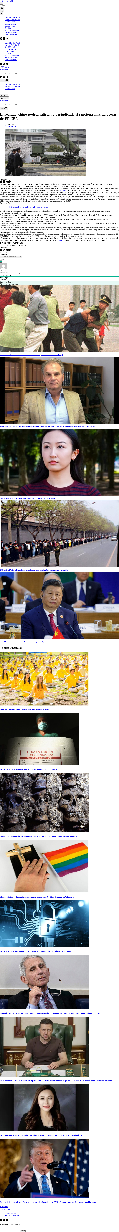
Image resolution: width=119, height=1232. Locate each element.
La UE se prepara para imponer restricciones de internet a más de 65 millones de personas (35, 951)
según (62, 190)
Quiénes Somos (10, 1213)
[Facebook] (1, 78)
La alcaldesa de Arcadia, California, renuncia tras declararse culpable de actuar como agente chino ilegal (41, 1135)
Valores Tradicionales (12, 87)
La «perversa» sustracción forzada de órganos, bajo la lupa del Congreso (28, 769)
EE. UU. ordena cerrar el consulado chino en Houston (29, 207)
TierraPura (4, 69)
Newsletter (6, 67)
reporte (60, 240)
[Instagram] (7, 1220)
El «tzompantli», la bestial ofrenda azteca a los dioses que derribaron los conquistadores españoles (38, 836)
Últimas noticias (10, 91)
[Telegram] (7, 78)
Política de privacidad (12, 1216)
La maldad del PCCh (12, 85)
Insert (23, 1231)
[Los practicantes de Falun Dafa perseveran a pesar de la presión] (44, 705)
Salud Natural (10, 89)
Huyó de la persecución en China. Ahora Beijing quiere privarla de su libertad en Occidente (30, 498)
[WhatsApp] (9, 182)
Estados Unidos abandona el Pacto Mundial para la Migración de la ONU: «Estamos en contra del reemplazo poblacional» (48, 1202)
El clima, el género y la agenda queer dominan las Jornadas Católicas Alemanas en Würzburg (37, 897)
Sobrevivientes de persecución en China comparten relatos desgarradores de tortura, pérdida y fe (31, 355)
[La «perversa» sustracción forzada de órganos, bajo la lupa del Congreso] (39, 765)
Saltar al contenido (7, 1)
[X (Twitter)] (4, 78)
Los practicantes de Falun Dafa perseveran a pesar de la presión (25, 709)
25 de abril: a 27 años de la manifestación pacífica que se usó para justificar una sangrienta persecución (34, 570)
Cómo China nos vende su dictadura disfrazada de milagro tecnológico (23, 642)
